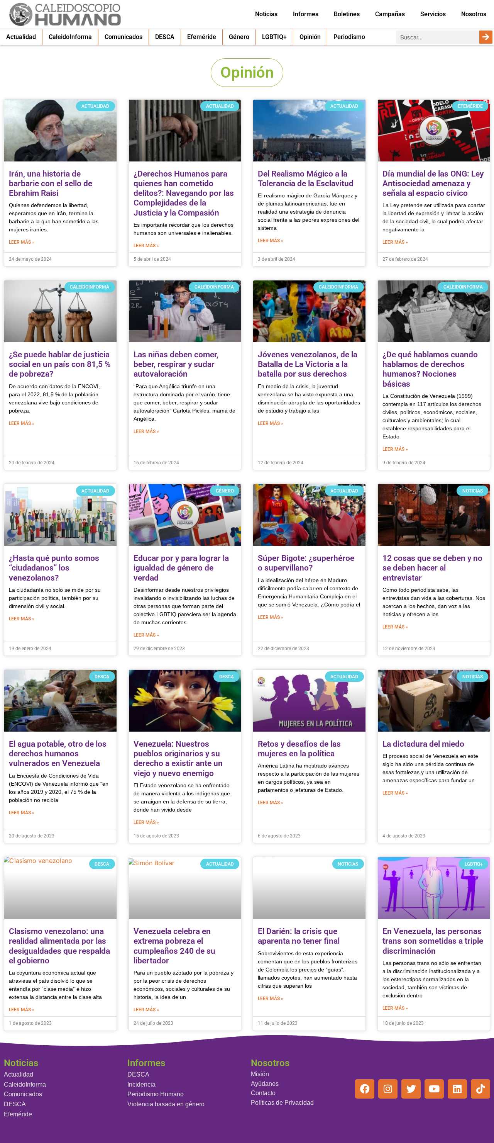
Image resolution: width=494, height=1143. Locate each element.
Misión (260, 1074)
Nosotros (473, 14)
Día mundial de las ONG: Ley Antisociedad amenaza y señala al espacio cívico (433, 183)
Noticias (266, 14)
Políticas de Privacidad (282, 1102)
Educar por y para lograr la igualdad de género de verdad (181, 568)
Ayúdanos (265, 1083)
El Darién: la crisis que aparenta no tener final (299, 936)
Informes (305, 14)
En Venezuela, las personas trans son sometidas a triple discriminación (432, 941)
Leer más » (21, 242)
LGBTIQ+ (274, 37)
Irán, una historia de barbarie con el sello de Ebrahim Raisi (50, 183)
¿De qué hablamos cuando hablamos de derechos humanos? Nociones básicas (430, 369)
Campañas (390, 14)
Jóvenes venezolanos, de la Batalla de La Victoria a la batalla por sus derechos (307, 364)
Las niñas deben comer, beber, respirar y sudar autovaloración (176, 364)
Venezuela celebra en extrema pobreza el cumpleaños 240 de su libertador (174, 946)
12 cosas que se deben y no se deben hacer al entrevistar (432, 568)
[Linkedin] (457, 1089)
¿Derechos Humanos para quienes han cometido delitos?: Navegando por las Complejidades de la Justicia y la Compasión (184, 193)
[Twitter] (411, 1089)
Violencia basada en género (166, 1104)
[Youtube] (434, 1089)
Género (239, 37)
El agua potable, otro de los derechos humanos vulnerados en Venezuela (58, 753)
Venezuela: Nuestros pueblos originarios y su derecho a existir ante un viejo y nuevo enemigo (178, 758)
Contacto (263, 1093)
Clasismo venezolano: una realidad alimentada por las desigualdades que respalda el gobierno (59, 946)
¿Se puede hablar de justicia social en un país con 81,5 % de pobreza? (60, 364)
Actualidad (21, 37)
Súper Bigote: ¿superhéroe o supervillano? (306, 563)
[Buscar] (485, 37)
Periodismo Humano (155, 1094)
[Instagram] (388, 1089)
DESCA (164, 37)
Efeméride (201, 37)
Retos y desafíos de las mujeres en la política (299, 748)
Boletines (347, 14)
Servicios (433, 14)
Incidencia (141, 1084)
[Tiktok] (480, 1089)
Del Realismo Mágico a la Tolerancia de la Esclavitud (306, 178)
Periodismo (349, 37)
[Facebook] (364, 1089)
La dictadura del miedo (423, 744)
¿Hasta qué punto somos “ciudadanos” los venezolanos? (54, 568)
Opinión (310, 37)
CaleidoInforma (70, 37)
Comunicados (123, 37)
